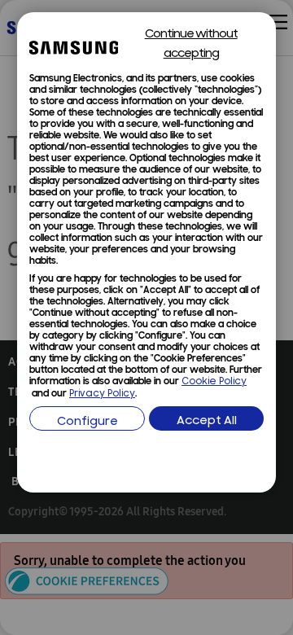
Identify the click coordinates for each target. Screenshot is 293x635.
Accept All (207, 421)
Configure (87, 422)
